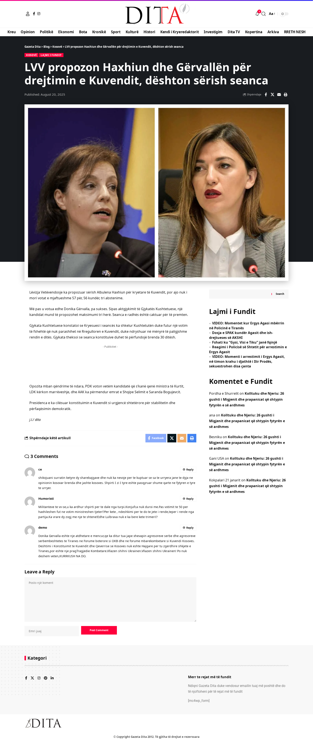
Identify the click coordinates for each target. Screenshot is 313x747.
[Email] (279, 94)
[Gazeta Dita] (156, 13)
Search (280, 294)
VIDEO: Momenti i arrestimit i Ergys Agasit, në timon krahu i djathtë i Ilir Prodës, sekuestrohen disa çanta (247, 361)
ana (212, 415)
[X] (32, 678)
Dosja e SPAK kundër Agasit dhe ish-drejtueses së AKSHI (241, 335)
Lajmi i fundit (51, 55)
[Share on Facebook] (266, 94)
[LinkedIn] (52, 678)
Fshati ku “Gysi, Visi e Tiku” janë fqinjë (244, 342)
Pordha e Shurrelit (224, 393)
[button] (28, 14)
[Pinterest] (45, 678)
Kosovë (31, 55)
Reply (190, 469)
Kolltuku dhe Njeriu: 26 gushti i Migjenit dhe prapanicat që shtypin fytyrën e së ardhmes (246, 399)
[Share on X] (272, 94)
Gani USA (216, 458)
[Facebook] (34, 13)
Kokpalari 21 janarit (224, 480)
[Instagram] (38, 13)
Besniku (215, 437)
